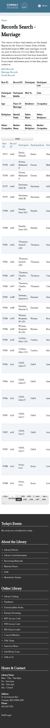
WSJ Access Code (12, 624)
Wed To (28, 93)
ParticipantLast (37, 145)
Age (3, 103)
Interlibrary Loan (12, 651)
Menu (44, 5)
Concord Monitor (12, 635)
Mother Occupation (42, 127)
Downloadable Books (13, 607)
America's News (11, 646)
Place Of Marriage (17, 105)
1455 (25, 499)
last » (45, 496)
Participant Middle (18, 94)
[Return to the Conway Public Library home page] (16, 8)
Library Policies (11, 550)
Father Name (28, 116)
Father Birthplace (41, 116)
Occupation (42, 103)
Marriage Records (9, 72)
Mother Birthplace (30, 127)
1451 (29, 496)
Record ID (17, 82)
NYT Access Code (12, 618)
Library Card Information (15, 555)
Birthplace (6, 114)
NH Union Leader (12, 629)
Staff (6, 572)
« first (5, 496)
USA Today (9, 640)
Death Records (8, 75)
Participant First (6, 94)
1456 (31, 499)
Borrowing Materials (13, 561)
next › (38, 496)
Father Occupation (6, 127)
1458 (44, 499)
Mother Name (16, 127)
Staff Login (6, 715)
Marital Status (16, 116)
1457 (37, 499)
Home (4, 20)
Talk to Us (9, 657)
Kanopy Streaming (12, 613)
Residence (29, 103)
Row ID (4, 82)
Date (39, 93)
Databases (8, 602)
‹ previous (12, 497)
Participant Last (42, 84)
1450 (23, 496)
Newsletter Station (12, 577)
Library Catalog (11, 596)
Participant (30, 82)
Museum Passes (11, 566)
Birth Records (7, 69)
